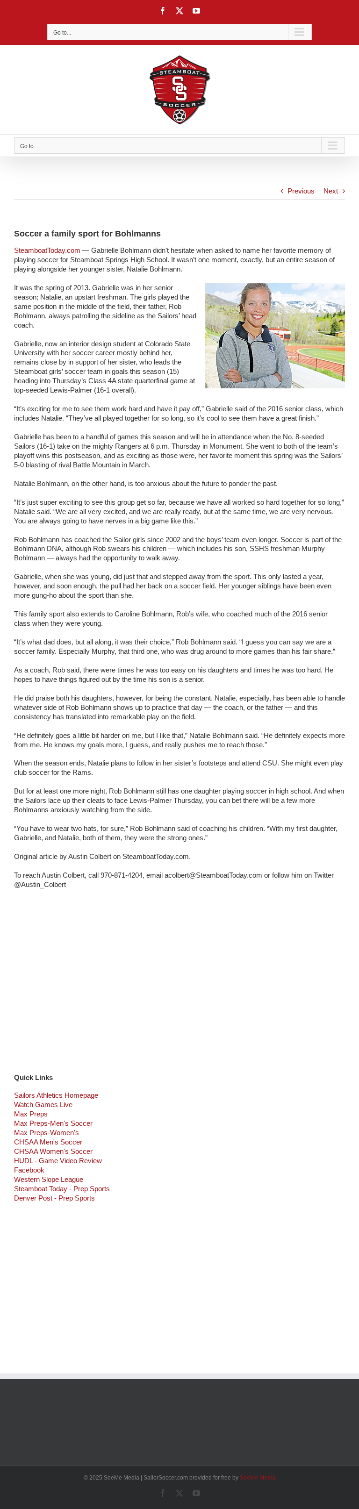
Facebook (29, 1170)
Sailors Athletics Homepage (56, 1095)
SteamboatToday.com (47, 250)
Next (330, 191)
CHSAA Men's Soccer (48, 1142)
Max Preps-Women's (46, 1133)
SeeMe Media (257, 1477)
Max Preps (31, 1114)
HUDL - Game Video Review (58, 1161)
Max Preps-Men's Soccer (53, 1123)
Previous (301, 191)
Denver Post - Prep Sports (54, 1198)
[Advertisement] (179, 987)
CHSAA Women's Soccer (53, 1151)
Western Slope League (48, 1179)
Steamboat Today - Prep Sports (62, 1189)
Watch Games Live (43, 1105)
